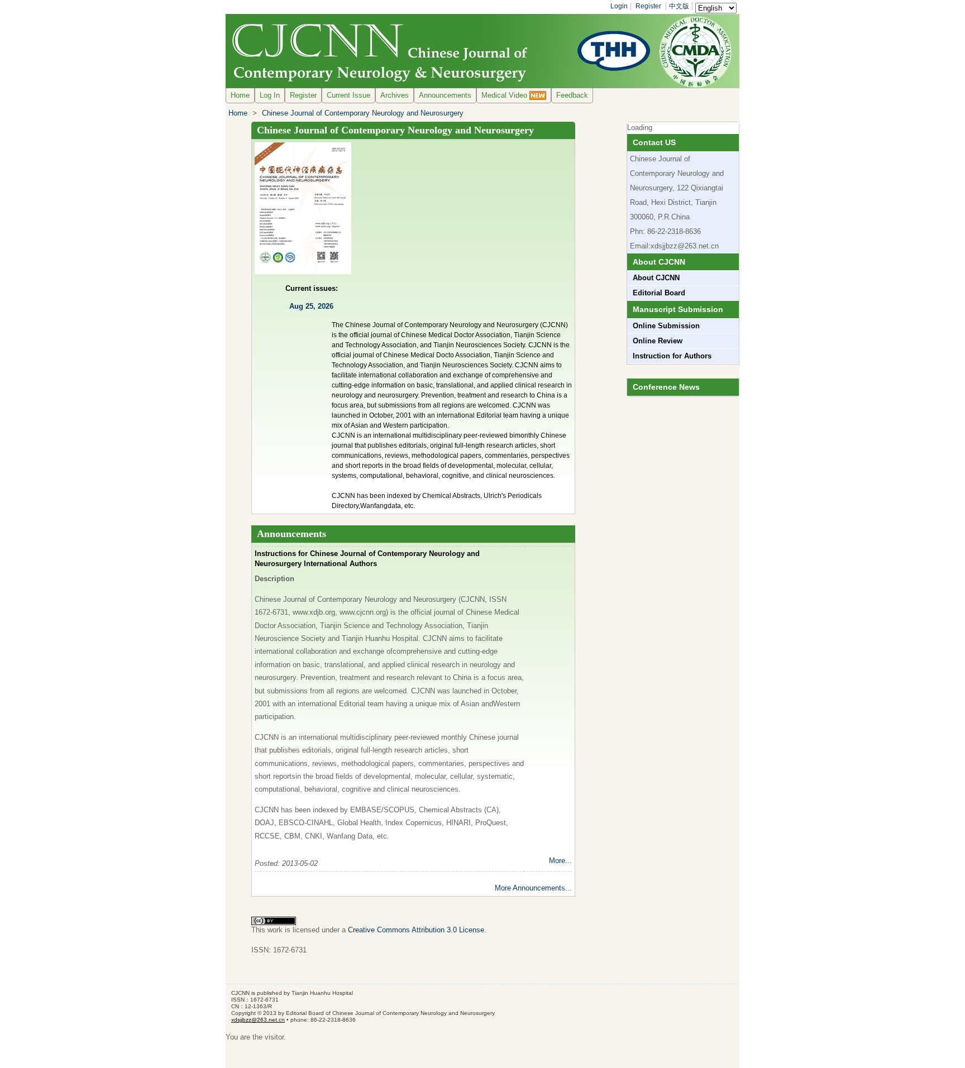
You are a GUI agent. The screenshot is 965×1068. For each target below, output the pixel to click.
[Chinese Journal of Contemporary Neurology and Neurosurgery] (482, 51)
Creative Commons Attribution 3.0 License (416, 930)
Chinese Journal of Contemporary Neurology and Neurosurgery (363, 113)
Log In (270, 95)
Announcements (445, 95)
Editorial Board (659, 293)
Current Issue (348, 95)
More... (560, 860)
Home (240, 95)
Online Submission (666, 326)
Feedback (572, 95)
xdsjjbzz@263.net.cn (685, 246)
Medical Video (505, 95)
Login (619, 6)
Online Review (657, 341)
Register (648, 6)
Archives (394, 95)
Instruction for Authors (672, 356)
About (656, 278)
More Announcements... (533, 888)
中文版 (679, 6)
